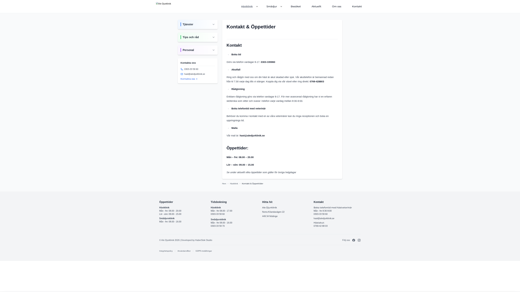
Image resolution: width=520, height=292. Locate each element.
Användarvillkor (184, 251)
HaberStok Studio (203, 240)
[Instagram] (359, 240)
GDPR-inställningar (204, 251)
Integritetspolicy (166, 251)
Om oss (336, 6)
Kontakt (357, 6)
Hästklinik (247, 6)
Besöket (296, 6)
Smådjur (271, 6)
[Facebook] (353, 240)
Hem (224, 183)
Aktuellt (316, 6)
